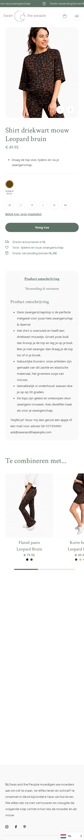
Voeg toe (42, 227)
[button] (70, 110)
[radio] (10, 205)
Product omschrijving (42, 278)
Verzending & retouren (42, 288)
